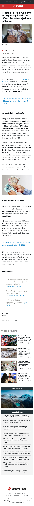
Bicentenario (7, 2)
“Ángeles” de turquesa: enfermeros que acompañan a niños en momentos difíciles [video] (16, 464)
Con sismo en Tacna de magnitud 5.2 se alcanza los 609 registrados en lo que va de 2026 (16, 440)
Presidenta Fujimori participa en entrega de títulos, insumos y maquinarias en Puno (24, 338)
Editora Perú (5, 499)
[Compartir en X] (30, 343)
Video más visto (17, 388)
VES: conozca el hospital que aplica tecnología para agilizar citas (24, 363)
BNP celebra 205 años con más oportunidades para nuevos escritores (24, 376)
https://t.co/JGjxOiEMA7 (14, 286)
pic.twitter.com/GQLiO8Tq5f (15, 295)
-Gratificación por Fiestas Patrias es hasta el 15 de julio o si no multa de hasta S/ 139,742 (16, 101)
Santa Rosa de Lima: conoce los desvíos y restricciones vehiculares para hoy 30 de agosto (16, 428)
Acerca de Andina (15, 499)
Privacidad (30, 499)
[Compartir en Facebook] (29, 343)
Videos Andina (9, 330)
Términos (23, 499)
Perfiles (15, 2)
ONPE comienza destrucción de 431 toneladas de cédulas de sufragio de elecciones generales (24, 352)
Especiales (23, 2)
